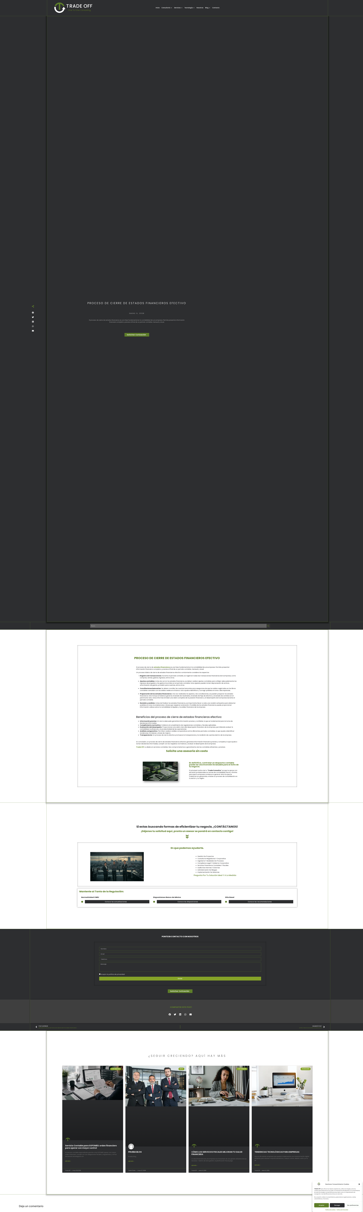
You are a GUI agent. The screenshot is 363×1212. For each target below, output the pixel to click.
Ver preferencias (353, 1205)
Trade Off (140, 747)
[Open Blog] (209, 8)
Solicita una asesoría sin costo (187, 751)
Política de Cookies (330, 1209)
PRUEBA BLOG (135, 1152)
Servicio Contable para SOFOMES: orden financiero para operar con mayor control (91, 1146)
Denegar (337, 1205)
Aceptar (321, 1205)
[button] (359, 1184)
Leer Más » (68, 1161)
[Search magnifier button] (268, 626)
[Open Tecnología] (194, 8)
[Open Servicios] (182, 8)
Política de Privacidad (342, 1209)
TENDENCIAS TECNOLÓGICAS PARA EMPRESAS (277, 1152)
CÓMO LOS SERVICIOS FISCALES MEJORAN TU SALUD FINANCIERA (216, 1153)
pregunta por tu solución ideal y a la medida (215, 875)
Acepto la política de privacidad (113, 974)
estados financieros (162, 667)
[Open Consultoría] (171, 8)
